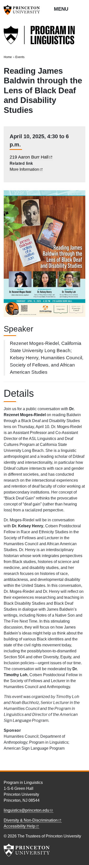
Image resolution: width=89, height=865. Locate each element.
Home (8, 57)
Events (19, 57)
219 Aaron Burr (29, 157)
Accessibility (19, 826)
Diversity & (31, 820)
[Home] (39, 38)
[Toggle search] (82, 8)
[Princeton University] (23, 10)
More (24, 169)
